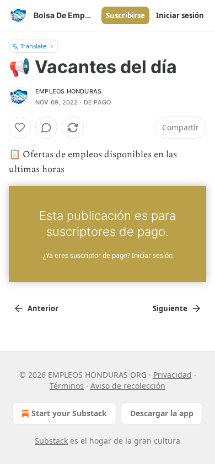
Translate (33, 46)
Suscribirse (125, 15)
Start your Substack (69, 413)
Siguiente (170, 308)
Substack (51, 440)
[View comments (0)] (46, 128)
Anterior (43, 308)
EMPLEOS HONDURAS (68, 91)
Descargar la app (162, 413)
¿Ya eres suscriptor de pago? (108, 255)
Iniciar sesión (180, 15)
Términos (67, 385)
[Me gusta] (20, 128)
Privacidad (172, 374)
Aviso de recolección (127, 385)
